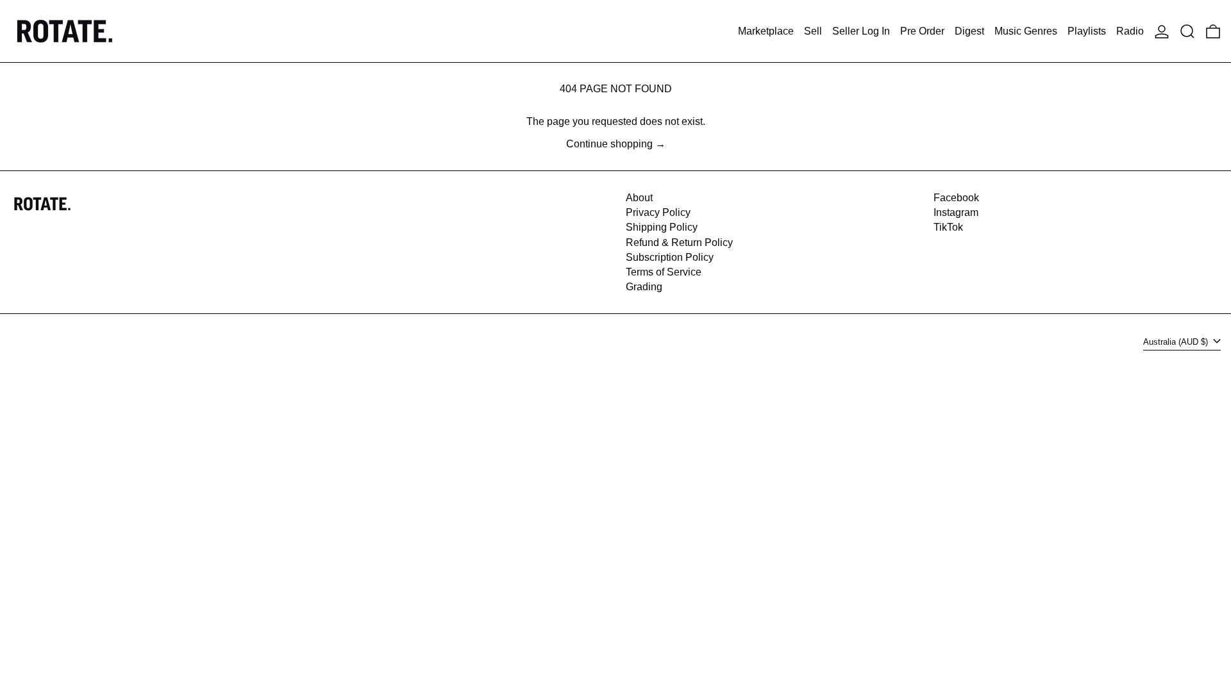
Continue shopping (609, 143)
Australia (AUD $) (1176, 342)
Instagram (956, 212)
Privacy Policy (658, 212)
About (639, 197)
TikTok (948, 227)
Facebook (956, 197)
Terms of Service (663, 272)
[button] (1187, 31)
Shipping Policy (662, 227)
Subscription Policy (670, 257)
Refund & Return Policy (679, 242)
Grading (644, 286)
